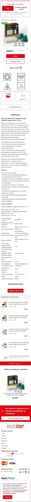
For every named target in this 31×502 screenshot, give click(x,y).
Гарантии (4, 441)
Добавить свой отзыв (15, 290)
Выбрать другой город (21, 8)
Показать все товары (14, 363)
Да (8, 8)
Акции (3, 443)
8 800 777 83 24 (8, 471)
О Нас (3, 433)
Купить (15, 56)
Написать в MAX (14, 68)
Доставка (3, 438)
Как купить (4, 445)
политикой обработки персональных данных (14, 492)
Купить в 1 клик (15, 61)
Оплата (3, 436)
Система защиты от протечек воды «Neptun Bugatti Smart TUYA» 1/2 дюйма (15, 394)
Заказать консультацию (15, 418)
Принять (7, 497)
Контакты (4, 448)
